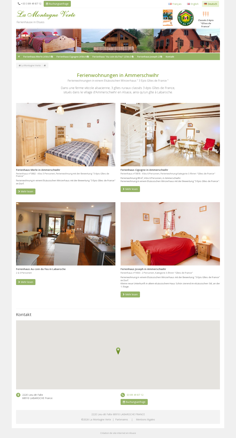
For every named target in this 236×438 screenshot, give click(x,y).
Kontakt (170, 56)
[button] (118, 351)
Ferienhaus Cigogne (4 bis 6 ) (72, 56)
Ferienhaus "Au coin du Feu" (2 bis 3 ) (113, 56)
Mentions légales (145, 419)
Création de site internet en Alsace (118, 433)
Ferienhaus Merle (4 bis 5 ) (38, 56)
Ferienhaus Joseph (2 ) (149, 56)
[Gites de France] (185, 17)
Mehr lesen (26, 191)
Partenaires (121, 419)
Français (177, 4)
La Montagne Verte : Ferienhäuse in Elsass (46, 14)
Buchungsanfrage (58, 3)
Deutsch (212, 4)
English (195, 4)
